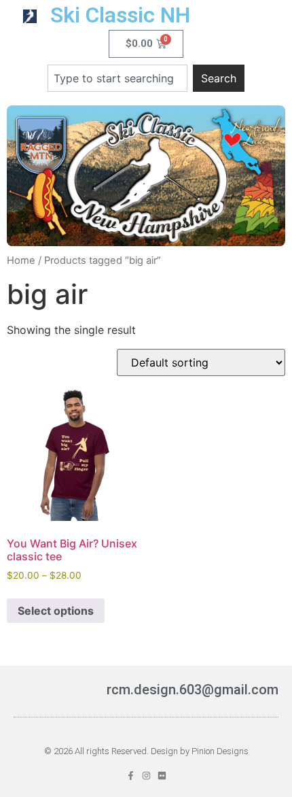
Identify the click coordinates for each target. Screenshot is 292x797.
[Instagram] (146, 775)
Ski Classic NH (120, 15)
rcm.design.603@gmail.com (192, 689)
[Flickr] (162, 775)
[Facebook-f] (130, 775)
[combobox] (117, 78)
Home (21, 260)
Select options (56, 610)
